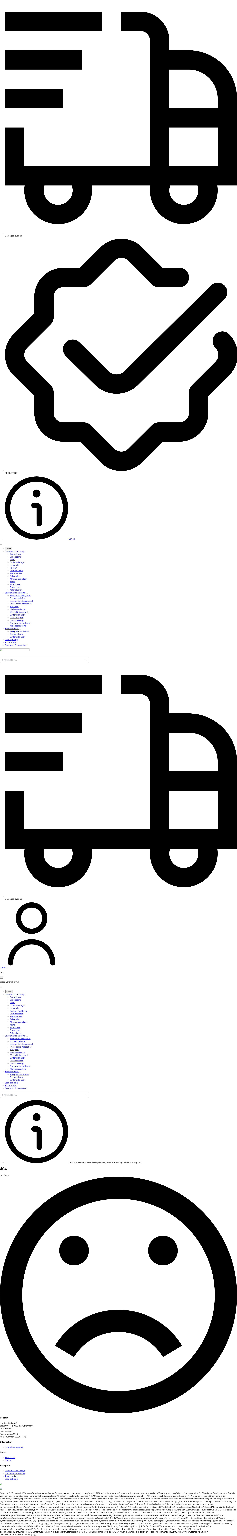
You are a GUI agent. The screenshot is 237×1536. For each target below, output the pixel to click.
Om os (8, 1460)
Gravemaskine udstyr (15, 551)
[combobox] (44, 660)
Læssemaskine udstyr (15, 592)
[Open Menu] (1, 544)
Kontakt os (10, 1457)
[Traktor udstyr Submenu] (20, 629)
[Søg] (85, 660)
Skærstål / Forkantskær (16, 645)
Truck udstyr (11, 642)
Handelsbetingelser (14, 1447)
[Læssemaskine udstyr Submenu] (27, 593)
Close (8, 548)
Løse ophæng (11, 639)
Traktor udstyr (12, 628)
